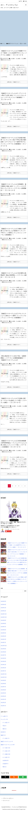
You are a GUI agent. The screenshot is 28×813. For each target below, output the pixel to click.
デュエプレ (4, 719)
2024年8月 (3, 623)
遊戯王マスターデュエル (13, 43)
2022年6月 (3, 689)
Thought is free (22, 809)
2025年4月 (3, 604)
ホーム (3, 43)
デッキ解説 (23, 58)
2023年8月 (3, 652)
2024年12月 (3, 614)
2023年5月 (3, 658)
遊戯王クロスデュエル (7, 741)
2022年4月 (3, 696)
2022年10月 (3, 677)
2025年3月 (3, 607)
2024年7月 (3, 626)
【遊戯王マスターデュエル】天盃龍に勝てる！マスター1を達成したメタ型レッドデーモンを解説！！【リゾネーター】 (14, 400)
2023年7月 (3, 655)
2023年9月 (3, 648)
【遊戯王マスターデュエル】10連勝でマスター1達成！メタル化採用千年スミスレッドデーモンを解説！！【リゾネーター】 (14, 53)
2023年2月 (3, 667)
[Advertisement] (14, 25)
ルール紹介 (6, 757)
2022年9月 (3, 680)
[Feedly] (23, 777)
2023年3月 (3, 664)
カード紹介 (12, 58)
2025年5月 (3, 601)
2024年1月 (3, 642)
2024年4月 (3, 636)
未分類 (3, 732)
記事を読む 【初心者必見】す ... (14, 387)
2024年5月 (3, 633)
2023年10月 (4, 645)
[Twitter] (5, 777)
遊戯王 (3, 735)
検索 (2, 588)
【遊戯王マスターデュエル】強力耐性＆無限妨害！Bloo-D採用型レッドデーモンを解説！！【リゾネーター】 (14, 275)
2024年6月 (3, 629)
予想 (4, 725)
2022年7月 (3, 686)
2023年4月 (3, 661)
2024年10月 (4, 617)
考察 (4, 728)
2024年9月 (3, 620)
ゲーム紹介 (4, 716)
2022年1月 (3, 705)
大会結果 (5, 763)
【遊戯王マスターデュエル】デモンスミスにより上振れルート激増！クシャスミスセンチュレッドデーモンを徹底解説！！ (13, 315)
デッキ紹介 (18, 58)
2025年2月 (3, 610)
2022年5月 (3, 693)
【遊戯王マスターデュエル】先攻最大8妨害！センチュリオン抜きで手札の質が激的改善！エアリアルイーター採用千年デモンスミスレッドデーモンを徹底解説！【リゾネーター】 (13, 142)
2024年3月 (3, 639)
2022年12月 (3, 674)
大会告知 (5, 760)
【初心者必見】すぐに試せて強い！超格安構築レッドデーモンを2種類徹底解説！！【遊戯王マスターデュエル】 (13, 358)
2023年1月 (3, 670)
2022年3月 (3, 699)
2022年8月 (3, 683)
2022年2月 (3, 702)
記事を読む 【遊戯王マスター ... (14, 82)
